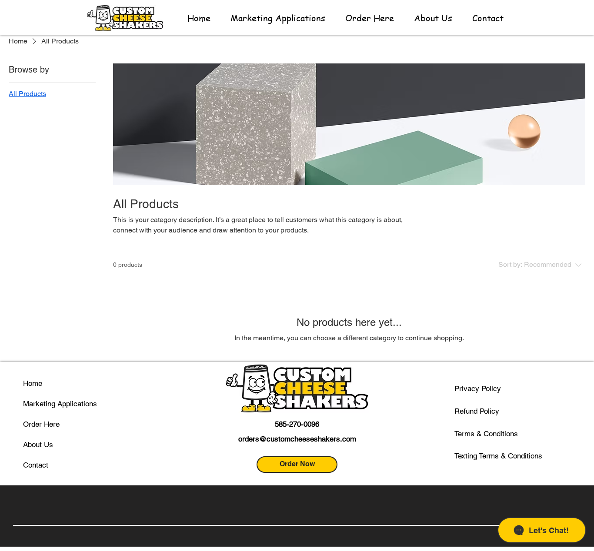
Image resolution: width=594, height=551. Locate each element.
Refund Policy (476, 411)
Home (32, 383)
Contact (35, 465)
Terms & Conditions (486, 433)
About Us (38, 444)
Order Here (41, 424)
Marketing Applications (60, 403)
